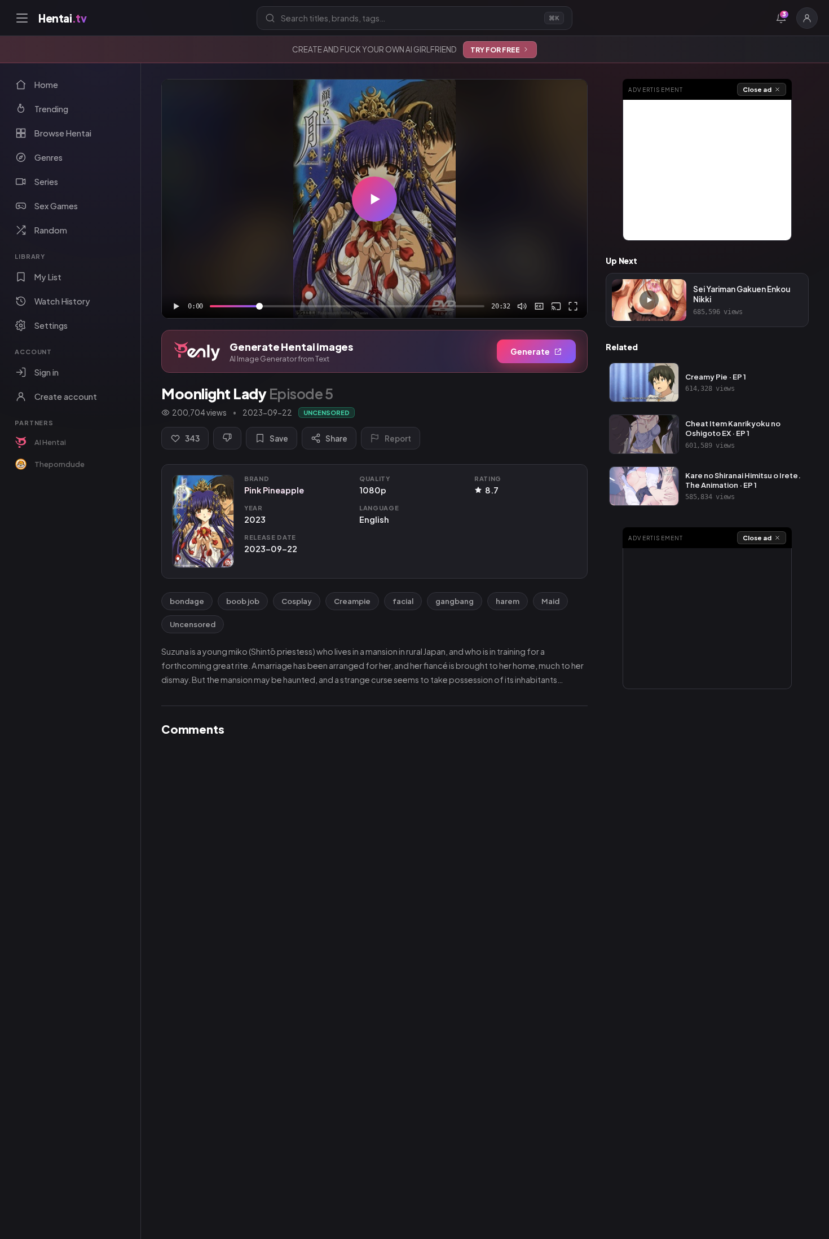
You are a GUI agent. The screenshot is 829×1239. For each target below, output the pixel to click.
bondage (187, 601)
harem (507, 601)
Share (336, 438)
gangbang (454, 601)
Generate (530, 351)
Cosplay (296, 601)
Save (279, 438)
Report (398, 438)
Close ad (757, 89)
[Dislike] (227, 438)
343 (192, 438)
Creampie (352, 601)
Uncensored (192, 624)
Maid (550, 601)
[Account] (807, 18)
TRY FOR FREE (495, 49)
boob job (242, 601)
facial (403, 601)
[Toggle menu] (22, 18)
